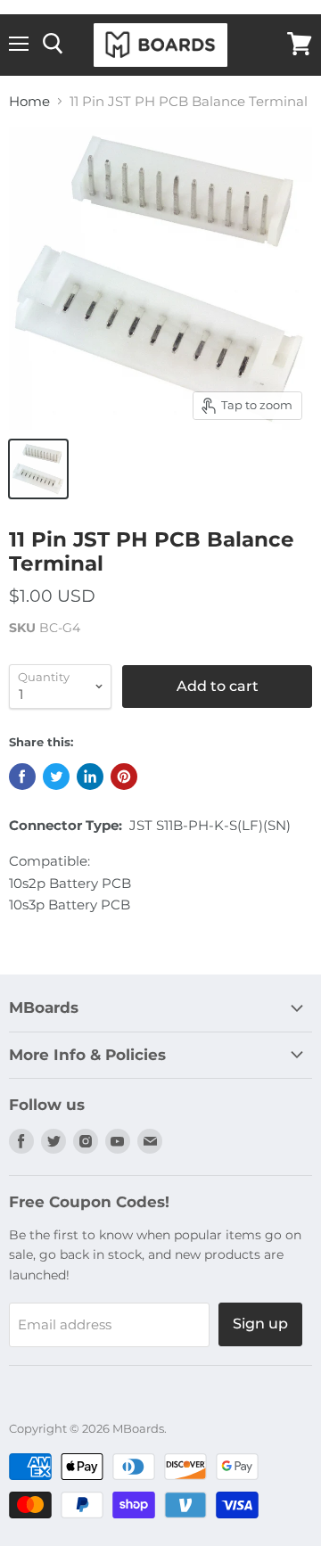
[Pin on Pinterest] (124, 776)
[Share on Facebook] (22, 776)
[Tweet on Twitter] (56, 776)
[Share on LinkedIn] (90, 776)
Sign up (260, 1323)
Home (29, 101)
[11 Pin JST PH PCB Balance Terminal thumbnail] (38, 469)
